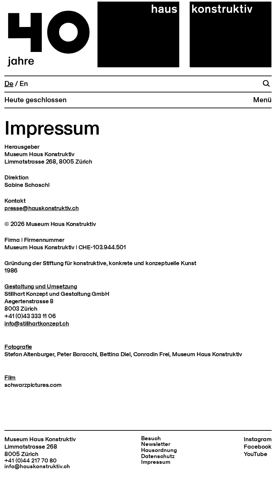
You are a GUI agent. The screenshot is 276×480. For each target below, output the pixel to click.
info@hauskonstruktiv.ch (37, 466)
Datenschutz (158, 456)
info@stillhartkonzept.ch (36, 324)
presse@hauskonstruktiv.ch (41, 208)
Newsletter (155, 444)
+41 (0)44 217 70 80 (30, 460)
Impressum (155, 462)
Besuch (151, 438)
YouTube (255, 454)
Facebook (258, 447)
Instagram (258, 439)
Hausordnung (159, 450)
